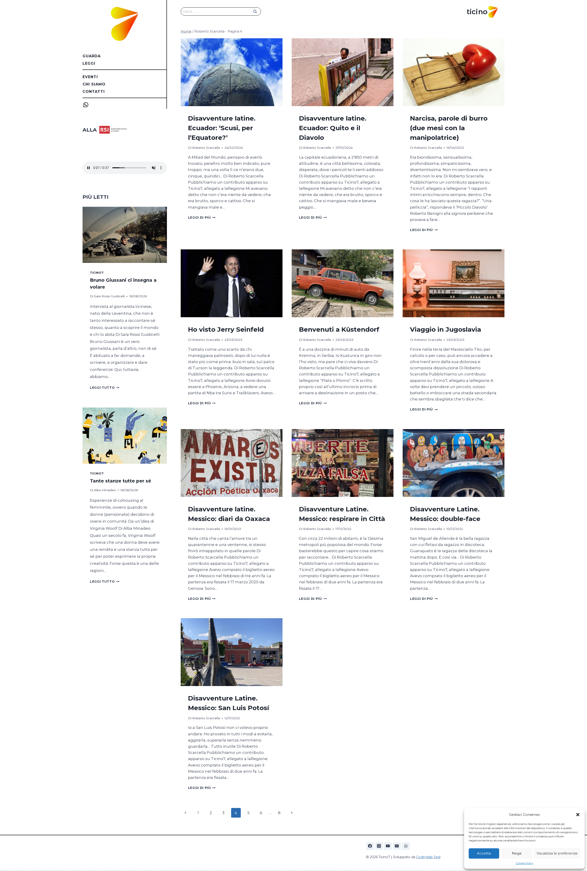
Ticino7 (96, 272)
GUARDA (92, 56)
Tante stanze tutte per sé (120, 481)
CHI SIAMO (94, 84)
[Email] (397, 846)
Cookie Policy (524, 863)
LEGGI (89, 63)
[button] (578, 814)
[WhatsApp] (406, 846)
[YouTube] (388, 846)
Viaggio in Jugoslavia (445, 329)
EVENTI (90, 77)
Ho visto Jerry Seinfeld (226, 329)
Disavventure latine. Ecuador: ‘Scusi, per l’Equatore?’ (221, 127)
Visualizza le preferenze (557, 853)
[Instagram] (379, 846)
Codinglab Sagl (428, 857)
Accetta (484, 853)
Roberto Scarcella (206, 147)
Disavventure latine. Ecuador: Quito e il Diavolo (332, 127)
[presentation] (231, 72)
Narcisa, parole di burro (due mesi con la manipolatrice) (448, 127)
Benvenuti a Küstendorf (339, 329)
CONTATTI (94, 91)
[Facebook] (370, 846)
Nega (516, 853)
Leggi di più (202, 217)
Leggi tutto (104, 387)
